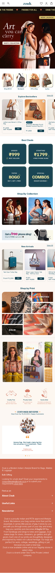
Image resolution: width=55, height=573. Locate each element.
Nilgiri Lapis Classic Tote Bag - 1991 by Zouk (34, 272)
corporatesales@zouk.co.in (14, 482)
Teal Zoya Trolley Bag (10, 272)
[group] (27, 41)
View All (50, 95)
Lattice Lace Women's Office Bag (12, 123)
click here (18, 484)
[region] (27, 42)
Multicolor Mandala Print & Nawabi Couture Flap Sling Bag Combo (35, 125)
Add (18, 128)
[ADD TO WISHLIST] (21, 101)
